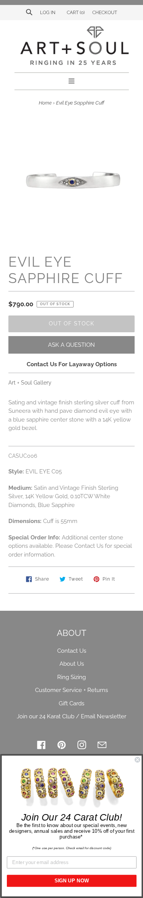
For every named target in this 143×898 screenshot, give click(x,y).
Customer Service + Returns (71, 690)
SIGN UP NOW (71, 881)
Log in (47, 12)
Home (45, 103)
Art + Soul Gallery (29, 383)
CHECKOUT (104, 12)
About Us (71, 663)
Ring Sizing (71, 677)
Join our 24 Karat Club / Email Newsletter (71, 716)
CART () (75, 12)
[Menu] (71, 80)
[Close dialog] (137, 759)
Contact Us (71, 650)
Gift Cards (71, 703)
